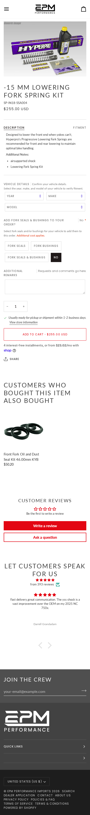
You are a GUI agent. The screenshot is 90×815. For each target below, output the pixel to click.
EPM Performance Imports (29, 791)
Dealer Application (19, 795)
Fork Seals (17, 246)
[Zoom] (45, 49)
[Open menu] (11, 9)
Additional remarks (45, 273)
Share (14, 359)
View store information (23, 322)
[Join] (82, 690)
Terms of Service (18, 804)
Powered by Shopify (20, 808)
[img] (45, 580)
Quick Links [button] (13, 746)
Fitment (79, 128)
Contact (45, 795)
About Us (63, 795)
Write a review (45, 525)
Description (14, 128)
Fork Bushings (46, 246)
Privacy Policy (16, 799)
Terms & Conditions (52, 804)
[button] (41, 645)
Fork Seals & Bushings (26, 257)
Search (68, 791)
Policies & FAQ (43, 799)
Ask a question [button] (45, 537)
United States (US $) (25, 781)
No (56, 257)
